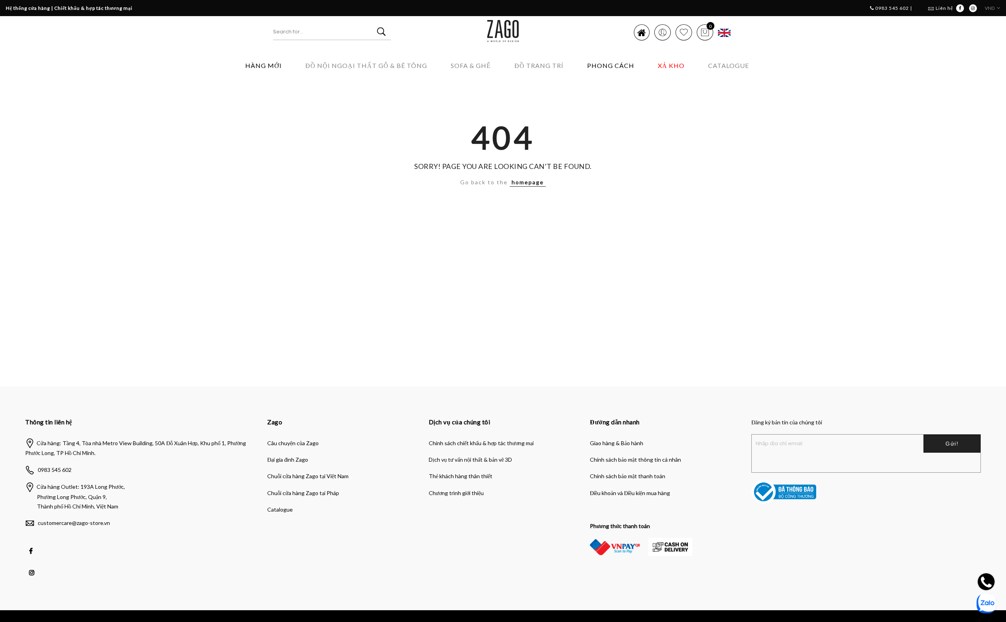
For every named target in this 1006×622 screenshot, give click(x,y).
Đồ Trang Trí (539, 65)
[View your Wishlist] (683, 32)
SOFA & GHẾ (471, 65)
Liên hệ (944, 8)
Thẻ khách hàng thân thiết (460, 476)
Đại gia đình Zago (287, 459)
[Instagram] (33, 567)
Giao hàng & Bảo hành (616, 443)
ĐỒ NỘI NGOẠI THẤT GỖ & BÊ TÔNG (366, 65)
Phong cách (610, 65)
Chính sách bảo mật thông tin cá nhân (635, 459)
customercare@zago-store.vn (74, 522)
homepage (528, 182)
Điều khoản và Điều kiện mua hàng (630, 493)
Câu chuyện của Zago (293, 443)
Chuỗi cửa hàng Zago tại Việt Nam (308, 476)
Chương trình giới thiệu (456, 493)
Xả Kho (671, 65)
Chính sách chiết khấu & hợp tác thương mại (481, 443)
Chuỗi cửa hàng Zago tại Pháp (303, 493)
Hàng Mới (263, 65)
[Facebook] (32, 545)
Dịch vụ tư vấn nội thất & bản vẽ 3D (470, 459)
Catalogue (728, 65)
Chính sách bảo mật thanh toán (627, 476)
